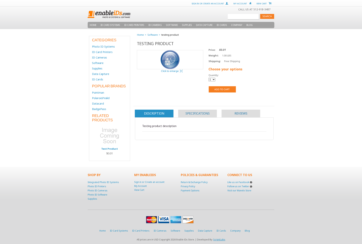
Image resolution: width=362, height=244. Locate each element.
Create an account (213, 3)
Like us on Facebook (238, 182)
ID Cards (97, 79)
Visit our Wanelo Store (239, 190)
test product (109, 148)
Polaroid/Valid (101, 98)
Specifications (198, 113)
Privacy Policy (188, 186)
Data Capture (100, 74)
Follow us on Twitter (238, 186)
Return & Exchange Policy (194, 182)
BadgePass (99, 109)
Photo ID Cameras (97, 190)
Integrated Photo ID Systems (103, 182)
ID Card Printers (102, 52)
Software (98, 63)
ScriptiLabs (219, 239)
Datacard (98, 103)
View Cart (261, 3)
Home (140, 34)
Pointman (98, 92)
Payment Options (190, 190)
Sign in (195, 3)
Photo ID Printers (97, 186)
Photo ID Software (97, 194)
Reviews (241, 113)
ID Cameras (99, 57)
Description (154, 113)
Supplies (97, 68)
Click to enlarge (170, 71)
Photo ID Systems (103, 46)
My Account (240, 3)
